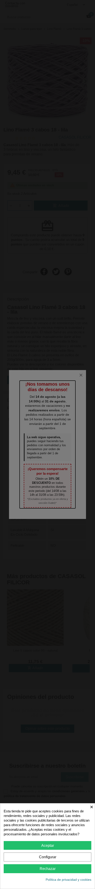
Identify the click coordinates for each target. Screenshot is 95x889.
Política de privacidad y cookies (68, 879)
